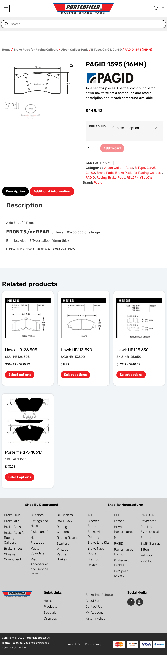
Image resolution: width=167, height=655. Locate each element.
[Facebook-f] (131, 602)
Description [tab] (15, 191)
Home (6, 49)
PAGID (90, 178)
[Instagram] (139, 602)
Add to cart (112, 148)
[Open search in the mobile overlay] (83, 24)
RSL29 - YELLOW (139, 178)
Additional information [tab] (52, 191)
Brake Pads (105, 173)
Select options (19, 375)
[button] (6, 8)
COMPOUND (97, 126)
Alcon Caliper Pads (74, 49)
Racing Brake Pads (111, 178)
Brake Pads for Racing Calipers (35, 49)
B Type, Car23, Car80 (106, 49)
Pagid (98, 182)
